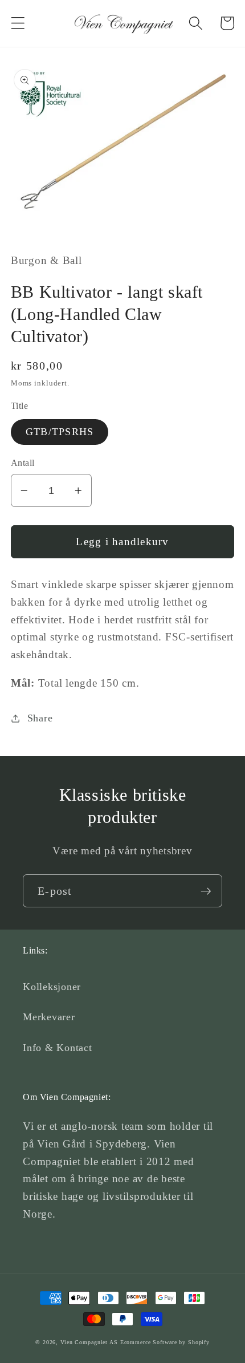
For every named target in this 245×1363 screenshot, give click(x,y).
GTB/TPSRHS (60, 431)
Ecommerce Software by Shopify (165, 1342)
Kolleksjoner (52, 986)
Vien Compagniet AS (89, 1342)
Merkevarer (49, 1017)
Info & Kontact (57, 1047)
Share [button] (40, 718)
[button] (18, 23)
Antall (23, 463)
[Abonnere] (206, 890)
